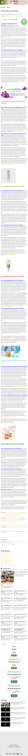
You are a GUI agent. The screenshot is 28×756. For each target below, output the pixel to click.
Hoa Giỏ (21, 466)
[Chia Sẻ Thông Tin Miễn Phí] (14, 2)
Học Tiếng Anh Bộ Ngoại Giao (11, 223)
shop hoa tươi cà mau (20, 525)
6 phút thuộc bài (16, 518)
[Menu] (2, 2)
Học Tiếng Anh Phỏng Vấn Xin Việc (10, 416)
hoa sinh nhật (10, 518)
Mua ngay (14, 655)
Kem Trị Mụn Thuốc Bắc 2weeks (9, 565)
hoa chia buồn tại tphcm (8, 514)
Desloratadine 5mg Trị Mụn (8, 554)
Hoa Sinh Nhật (7, 37)
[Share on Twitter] (7, 544)
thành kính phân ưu (18, 514)
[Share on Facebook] (4, 544)
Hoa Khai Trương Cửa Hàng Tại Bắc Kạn (18, 717)
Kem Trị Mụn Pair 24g (7, 563)
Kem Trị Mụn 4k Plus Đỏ (7, 561)
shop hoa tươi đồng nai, (10, 527)
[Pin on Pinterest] (11, 544)
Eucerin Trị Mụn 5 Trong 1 (7, 556)
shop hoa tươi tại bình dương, (10, 521)
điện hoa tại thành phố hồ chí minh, (8, 520)
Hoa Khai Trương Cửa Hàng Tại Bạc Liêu (18, 712)
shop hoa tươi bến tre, (11, 525)
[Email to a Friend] (9, 544)
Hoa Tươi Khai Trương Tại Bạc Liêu (17, 722)
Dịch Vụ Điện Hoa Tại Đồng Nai (20, 386)
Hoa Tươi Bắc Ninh (17, 131)
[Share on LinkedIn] (14, 544)
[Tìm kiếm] (26, 2)
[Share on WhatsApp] (2, 544)
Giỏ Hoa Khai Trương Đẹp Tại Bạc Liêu (18, 702)
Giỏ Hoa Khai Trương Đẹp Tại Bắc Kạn (18, 707)
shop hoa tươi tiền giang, (21, 527)
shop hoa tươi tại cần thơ (12, 512)
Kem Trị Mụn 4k (5, 558)
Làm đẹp (7, 16)
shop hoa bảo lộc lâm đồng (12, 531)
